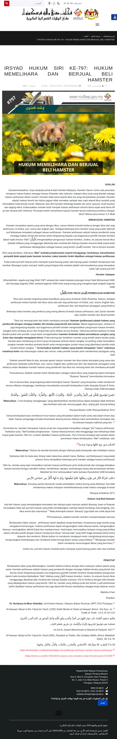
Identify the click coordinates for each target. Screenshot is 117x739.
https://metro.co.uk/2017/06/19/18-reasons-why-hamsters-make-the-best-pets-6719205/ (68, 656)
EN (68, 3)
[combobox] (26, 3)
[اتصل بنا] (58, 3)
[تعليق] (54, 3)
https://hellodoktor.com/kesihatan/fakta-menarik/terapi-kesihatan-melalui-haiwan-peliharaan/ (66, 650)
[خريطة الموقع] (49, 3)
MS (71, 3)
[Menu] (58, 24)
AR (65, 3)
